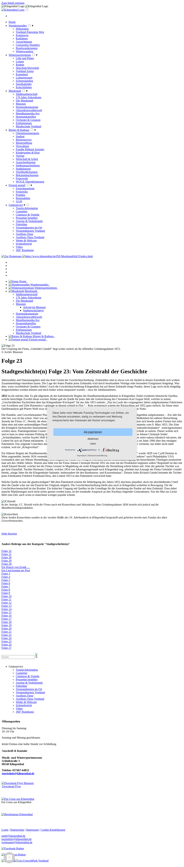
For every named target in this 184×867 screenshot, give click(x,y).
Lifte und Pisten (25, 58)
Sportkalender (24, 84)
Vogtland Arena (25, 71)
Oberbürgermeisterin (27, 133)
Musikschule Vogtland (28, 126)
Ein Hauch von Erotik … (15, 567)
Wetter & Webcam (26, 240)
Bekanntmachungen (27, 175)
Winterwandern (24, 51)
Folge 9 (5, 593)
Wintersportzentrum (20, 55)
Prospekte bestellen (27, 217)
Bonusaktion (23, 198)
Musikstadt (15, 90)
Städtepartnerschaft (26, 94)
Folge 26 (6, 644)
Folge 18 (6, 622)
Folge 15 (6, 612)
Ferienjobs (22, 191)
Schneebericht (24, 243)
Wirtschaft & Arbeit (27, 159)
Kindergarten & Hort (28, 152)
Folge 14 (6, 609)
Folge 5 (5, 580)
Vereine (20, 155)
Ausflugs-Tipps (24, 234)
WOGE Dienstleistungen (30, 181)
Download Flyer (11, 786)
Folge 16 (6, 615)
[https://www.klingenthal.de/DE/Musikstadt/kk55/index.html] (57, 256)
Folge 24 (6, 638)
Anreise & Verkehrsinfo (29, 221)
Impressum (81, 455)
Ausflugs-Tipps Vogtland (30, 237)
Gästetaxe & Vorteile (27, 214)
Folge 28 (6, 563)
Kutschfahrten (24, 87)
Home (12, 22)
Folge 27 (6, 647)
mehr (93, 443)
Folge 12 (6, 602)
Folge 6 (5, 583)
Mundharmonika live (28, 113)
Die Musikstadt (24, 100)
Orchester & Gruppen (28, 119)
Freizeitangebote (25, 188)
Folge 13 (6, 605)
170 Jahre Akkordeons (28, 97)
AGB (19, 201)
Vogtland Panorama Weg (30, 32)
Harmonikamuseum (27, 107)
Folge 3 (5, 573)
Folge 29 (6, 560)
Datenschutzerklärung (97, 455)
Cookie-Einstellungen (53, 829)
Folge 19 (6, 625)
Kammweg (22, 35)
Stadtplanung (23, 168)
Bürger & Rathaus (19, 129)
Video (19, 246)
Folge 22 (6, 634)
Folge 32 (6, 551)
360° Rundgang (25, 250)
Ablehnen (93, 438)
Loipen (20, 61)
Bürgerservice (24, 139)
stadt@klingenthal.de (13, 835)
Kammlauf (22, 74)
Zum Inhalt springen (12, 2)
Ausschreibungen (26, 162)
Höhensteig (22, 28)
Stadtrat (20, 136)
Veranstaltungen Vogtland (30, 230)
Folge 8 (5, 589)
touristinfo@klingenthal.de (16, 839)
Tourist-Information (27, 208)
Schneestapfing (24, 80)
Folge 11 (6, 599)
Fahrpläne (21, 224)
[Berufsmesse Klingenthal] (17, 814)
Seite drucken (9, 533)
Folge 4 (5, 576)
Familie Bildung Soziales (30, 149)
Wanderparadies (18, 25)
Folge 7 (5, 586)
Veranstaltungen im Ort (29, 227)
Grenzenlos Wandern (28, 44)
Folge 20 (6, 628)
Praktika (20, 194)
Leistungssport (24, 77)
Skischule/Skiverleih (27, 67)
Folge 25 (6, 641)
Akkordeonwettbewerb (29, 110)
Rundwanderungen (27, 48)
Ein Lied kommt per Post (15, 570)
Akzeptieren (93, 432)
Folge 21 (6, 631)
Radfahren (22, 38)
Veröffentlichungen (27, 171)
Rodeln (20, 64)
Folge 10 (6, 596)
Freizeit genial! (17, 185)
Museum (21, 103)
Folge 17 (6, 618)
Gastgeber (21, 211)
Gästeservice (16, 204)
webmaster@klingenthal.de (16, 842)
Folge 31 (6, 554)
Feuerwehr (22, 178)
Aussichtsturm (24, 41)
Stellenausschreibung (28, 165)
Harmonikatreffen (26, 116)
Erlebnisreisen (24, 123)
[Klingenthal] (12, 9)
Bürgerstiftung (24, 142)
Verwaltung (22, 146)
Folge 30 (6, 557)
